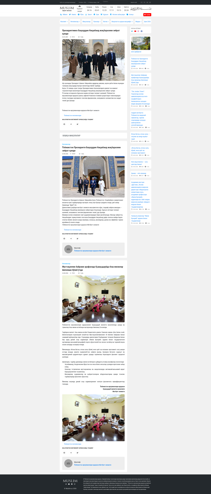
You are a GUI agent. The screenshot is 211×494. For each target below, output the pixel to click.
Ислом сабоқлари (118, 14)
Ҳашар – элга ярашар (138, 173)
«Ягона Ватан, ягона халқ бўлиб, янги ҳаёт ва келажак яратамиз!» (140, 150)
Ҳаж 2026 (147, 22)
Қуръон (105, 14)
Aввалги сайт (134, 2)
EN (147, 2)
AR (150, 2)
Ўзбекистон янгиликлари (72, 115)
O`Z (141, 2)
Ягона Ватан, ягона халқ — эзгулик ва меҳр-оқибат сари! (140, 136)
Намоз (73, 14)
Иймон (64, 14)
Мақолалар (86, 22)
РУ (144, 2)
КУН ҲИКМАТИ (136, 52)
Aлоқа (131, 14)
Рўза (81, 14)
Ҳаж (97, 14)
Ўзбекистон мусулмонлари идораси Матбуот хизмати (92, 251)
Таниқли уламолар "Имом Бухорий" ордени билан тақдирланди (140, 218)
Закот (89, 14)
